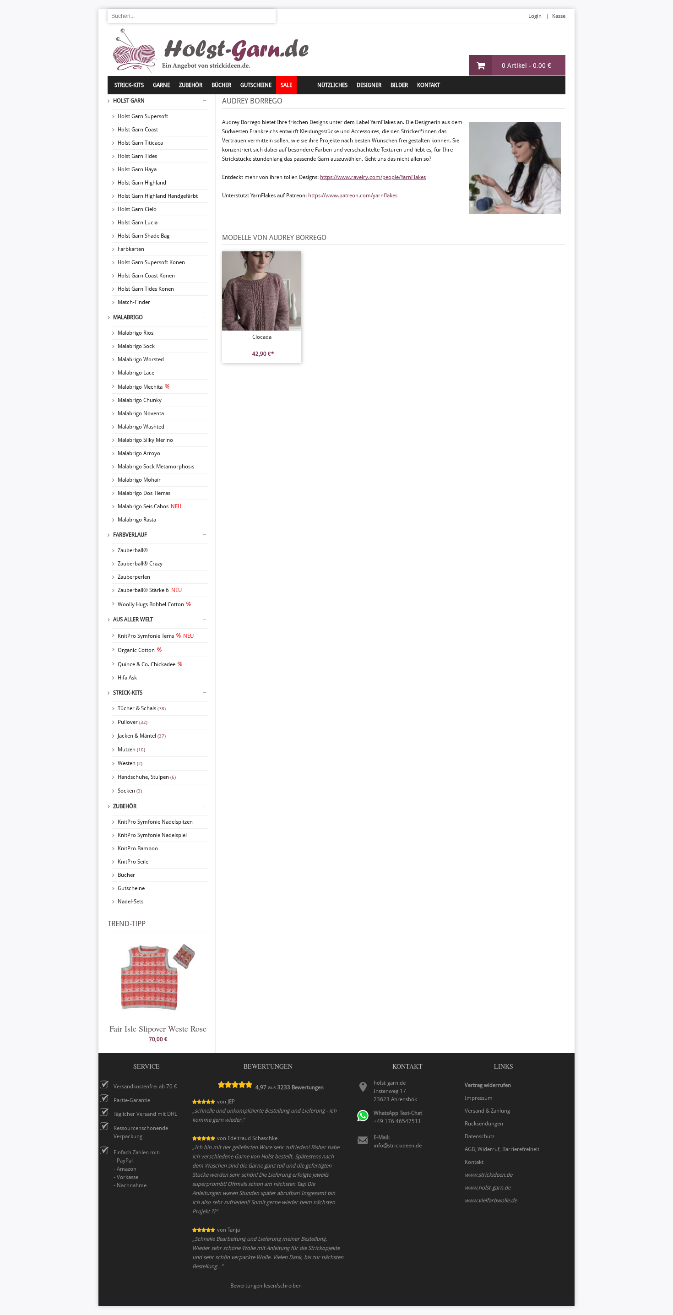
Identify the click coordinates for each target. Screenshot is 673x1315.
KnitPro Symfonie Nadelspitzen (155, 822)
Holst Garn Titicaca (140, 143)
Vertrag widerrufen (488, 1085)
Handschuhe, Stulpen (147, 777)
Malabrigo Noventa (141, 413)
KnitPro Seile (133, 862)
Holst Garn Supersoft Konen (151, 262)
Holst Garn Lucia (137, 222)
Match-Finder (134, 302)
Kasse (558, 16)
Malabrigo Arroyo (139, 453)
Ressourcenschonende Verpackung (141, 1132)
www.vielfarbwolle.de (491, 1200)
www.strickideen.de (488, 1175)
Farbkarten (131, 249)
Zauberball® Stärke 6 (150, 590)
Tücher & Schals (142, 708)
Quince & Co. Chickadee (146, 664)
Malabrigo (128, 317)
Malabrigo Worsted (141, 359)
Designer (369, 85)
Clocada (261, 337)
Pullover (132, 722)
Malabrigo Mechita (140, 387)
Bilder (399, 85)
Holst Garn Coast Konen (146, 275)
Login (535, 16)
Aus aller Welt (133, 619)
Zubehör (124, 806)
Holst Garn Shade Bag (143, 236)
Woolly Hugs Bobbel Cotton (151, 604)
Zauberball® (133, 550)
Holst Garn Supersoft (143, 116)
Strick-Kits (129, 85)
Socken (130, 791)
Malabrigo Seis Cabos (149, 506)
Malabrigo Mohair (139, 480)
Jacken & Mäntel (142, 736)
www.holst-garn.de (487, 1188)
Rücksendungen (484, 1123)
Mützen (131, 749)
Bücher (126, 875)
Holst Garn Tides (137, 156)
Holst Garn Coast (138, 129)
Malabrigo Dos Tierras (144, 493)
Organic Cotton (136, 650)
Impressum (479, 1098)
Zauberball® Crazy (140, 563)
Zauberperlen (134, 577)
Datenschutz (479, 1136)
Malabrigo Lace (136, 373)
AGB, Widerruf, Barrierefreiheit (502, 1149)
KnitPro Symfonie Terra (156, 636)
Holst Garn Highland (142, 182)
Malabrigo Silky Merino (145, 440)
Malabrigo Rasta (137, 519)
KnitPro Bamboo (138, 848)
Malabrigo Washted (141, 427)
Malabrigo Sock (136, 346)
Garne (161, 85)
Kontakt (428, 85)
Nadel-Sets (130, 901)
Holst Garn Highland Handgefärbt (158, 196)
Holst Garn (129, 101)
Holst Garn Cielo (137, 209)
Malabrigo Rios (135, 333)
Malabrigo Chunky (140, 400)
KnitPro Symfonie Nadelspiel (152, 835)
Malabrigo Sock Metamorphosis (156, 466)
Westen (130, 763)
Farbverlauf (130, 535)
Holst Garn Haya (137, 169)
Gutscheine (131, 888)
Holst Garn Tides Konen (146, 289)
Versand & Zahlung (487, 1111)
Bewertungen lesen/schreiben (266, 1285)
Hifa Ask (127, 677)
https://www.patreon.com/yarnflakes (352, 195)
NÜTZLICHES (332, 85)
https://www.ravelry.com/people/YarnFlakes (373, 177)
